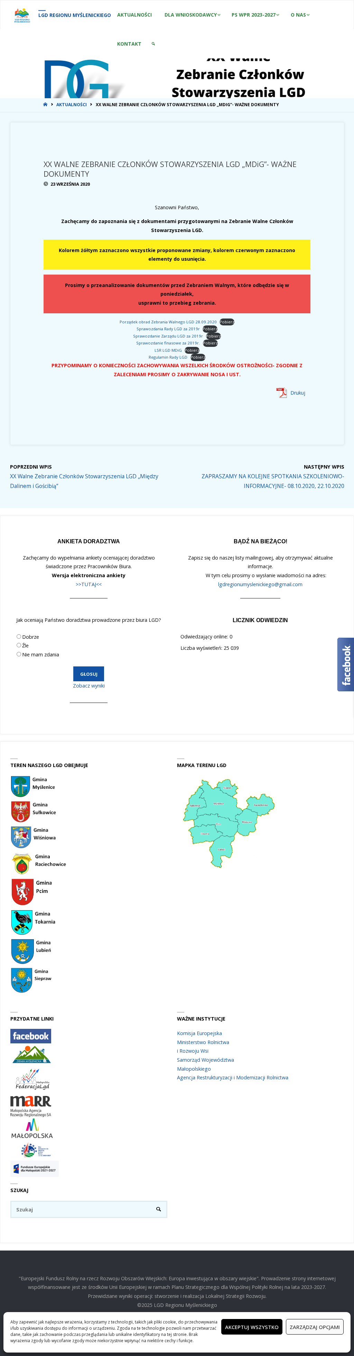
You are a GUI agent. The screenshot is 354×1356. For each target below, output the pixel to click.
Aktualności (71, 105)
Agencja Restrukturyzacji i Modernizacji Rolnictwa (232, 1077)
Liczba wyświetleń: (202, 648)
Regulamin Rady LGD (168, 357)
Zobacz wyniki (89, 685)
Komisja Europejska (199, 1033)
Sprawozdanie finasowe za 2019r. (168, 342)
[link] (153, 43)
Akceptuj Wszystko (252, 1326)
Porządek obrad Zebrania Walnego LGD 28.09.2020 (168, 321)
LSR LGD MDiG (168, 350)
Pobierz (227, 321)
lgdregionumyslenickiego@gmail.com (260, 584)
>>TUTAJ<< (89, 584)
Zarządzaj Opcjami (315, 1326)
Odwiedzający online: (205, 636)
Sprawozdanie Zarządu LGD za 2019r (168, 336)
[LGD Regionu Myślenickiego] (22, 14)
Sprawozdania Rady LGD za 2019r (168, 328)
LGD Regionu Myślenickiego (74, 15)
